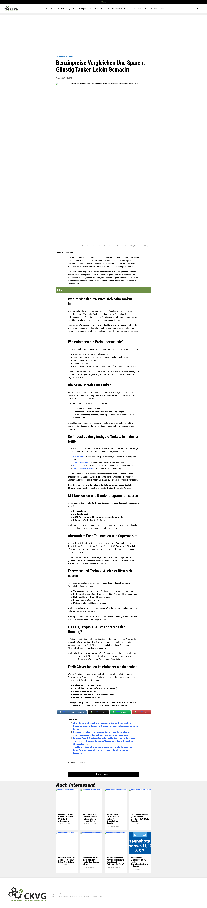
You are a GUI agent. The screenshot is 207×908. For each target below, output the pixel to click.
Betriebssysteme (68, 8)
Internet (137, 8)
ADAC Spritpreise (80, 463)
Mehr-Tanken (79, 465)
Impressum (55, 894)
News (147, 8)
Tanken (82, 763)
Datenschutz (64, 894)
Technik (104, 8)
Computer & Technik (88, 8)
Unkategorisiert (50, 8)
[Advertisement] (103, 35)
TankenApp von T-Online (83, 469)
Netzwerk (116, 8)
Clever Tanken (79, 457)
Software (158, 8)
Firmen (127, 8)
